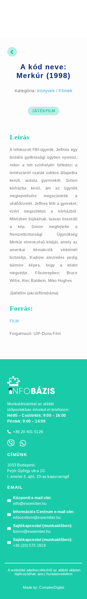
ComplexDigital (51, 587)
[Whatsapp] (23, 443)
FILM (14, 321)
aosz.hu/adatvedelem (54, 574)
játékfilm (43, 111)
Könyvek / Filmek (54, 90)
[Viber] (10, 443)
